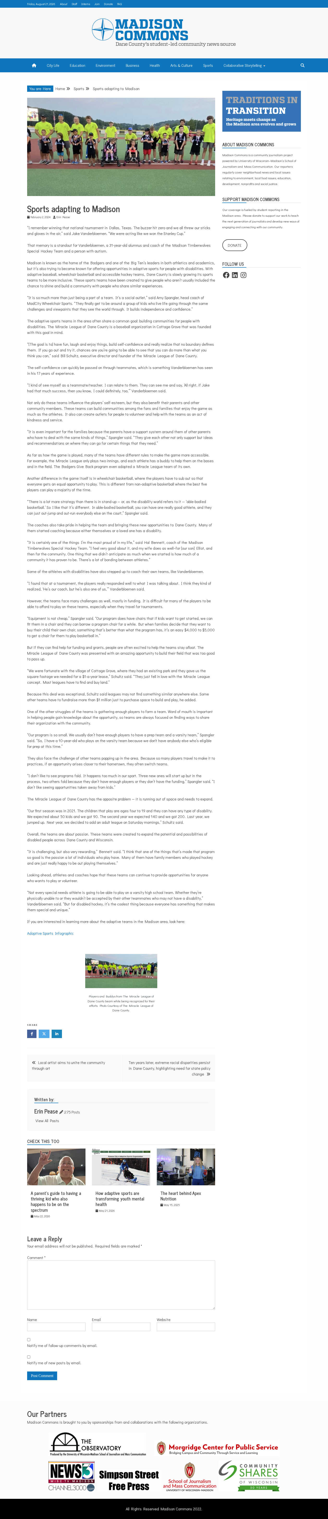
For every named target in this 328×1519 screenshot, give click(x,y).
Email (96, 1319)
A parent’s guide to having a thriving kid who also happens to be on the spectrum (56, 1201)
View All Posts (47, 1120)
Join (97, 4)
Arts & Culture (181, 65)
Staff (74, 4)
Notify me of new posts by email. (54, 1362)
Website (163, 1319)
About (63, 4)
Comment (36, 1257)
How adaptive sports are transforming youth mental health (120, 1198)
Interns (85, 4)
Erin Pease (46, 1111)
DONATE (235, 245)
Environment (105, 65)
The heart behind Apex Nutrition (180, 1195)
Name (32, 1319)
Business (132, 65)
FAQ (119, 4)
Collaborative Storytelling (243, 65)
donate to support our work (269, 215)
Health (155, 65)
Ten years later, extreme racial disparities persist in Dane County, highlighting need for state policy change (169, 1068)
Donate (108, 4)
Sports (208, 65)
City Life (53, 65)
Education (77, 65)
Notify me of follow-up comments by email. (62, 1345)
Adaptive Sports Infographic (50, 933)
